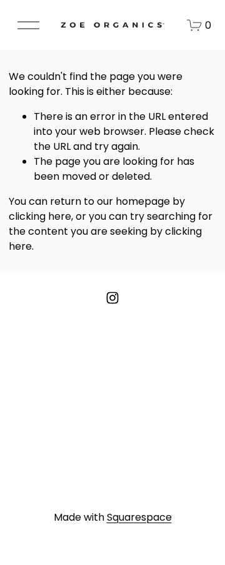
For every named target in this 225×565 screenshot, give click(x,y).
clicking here (40, 216)
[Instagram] (112, 298)
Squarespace (139, 517)
